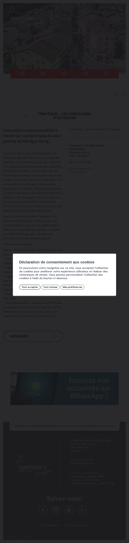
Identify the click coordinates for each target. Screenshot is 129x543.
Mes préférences (72, 287)
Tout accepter (29, 287)
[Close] (113, 250)
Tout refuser (50, 287)
